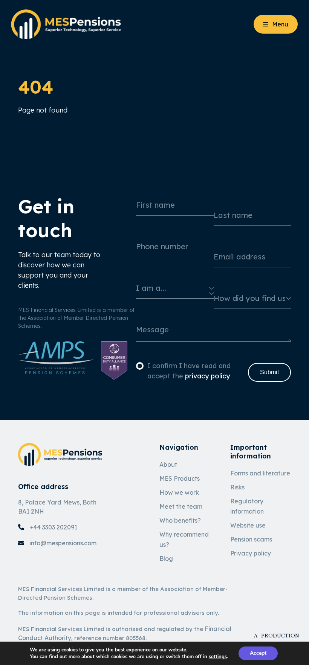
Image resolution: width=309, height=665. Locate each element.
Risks (237, 487)
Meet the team (180, 506)
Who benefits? (180, 520)
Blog (166, 558)
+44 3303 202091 (53, 527)
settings (218, 656)
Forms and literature (260, 473)
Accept (258, 653)
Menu (280, 24)
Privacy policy (250, 553)
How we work (179, 492)
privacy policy (207, 376)
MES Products (179, 478)
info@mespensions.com (62, 543)
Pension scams (251, 539)
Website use (248, 525)
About (168, 464)
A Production (272, 636)
